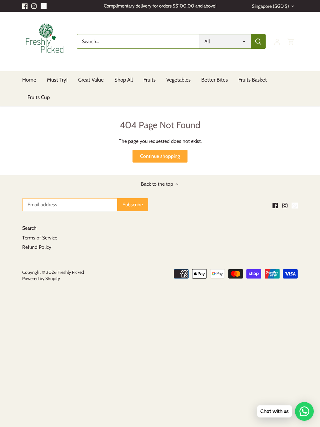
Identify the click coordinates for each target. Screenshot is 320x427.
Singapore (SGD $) (270, 6)
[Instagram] (34, 6)
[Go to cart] (291, 41)
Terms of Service (39, 238)
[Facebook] (25, 6)
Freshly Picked (71, 272)
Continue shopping (160, 156)
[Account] (277, 41)
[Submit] (258, 41)
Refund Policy (36, 247)
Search (29, 228)
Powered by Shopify (41, 278)
